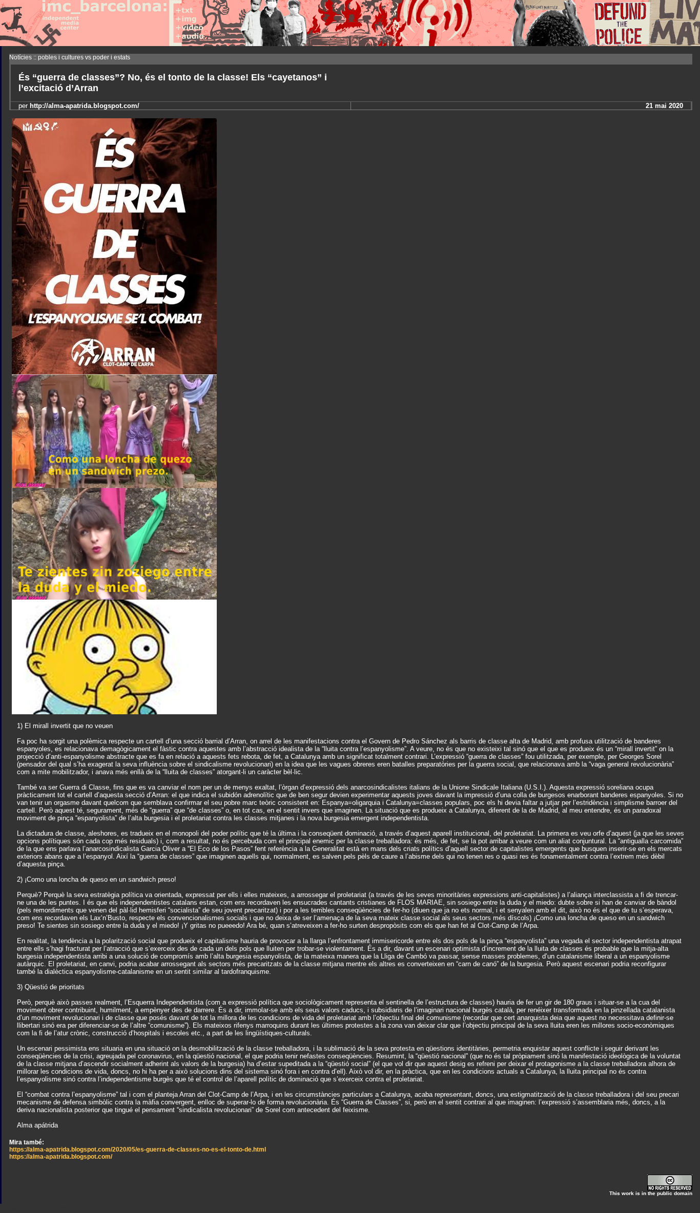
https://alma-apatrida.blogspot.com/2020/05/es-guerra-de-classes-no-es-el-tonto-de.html (137, 1149)
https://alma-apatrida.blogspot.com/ (60, 1156)
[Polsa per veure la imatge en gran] (114, 371)
